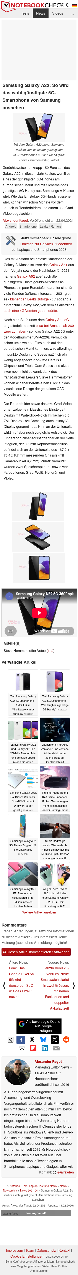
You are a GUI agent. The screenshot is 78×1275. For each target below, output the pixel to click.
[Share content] (11, 1040)
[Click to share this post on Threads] (32, 1040)
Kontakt (64, 1250)
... (73, 13)
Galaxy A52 (26, 276)
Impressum (14, 1250)
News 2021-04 (29, 1190)
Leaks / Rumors (51, 226)
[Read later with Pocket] (22, 1048)
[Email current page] (56, 1048)
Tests (25, 13)
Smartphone (28, 226)
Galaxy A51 (58, 264)
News (40, 13)
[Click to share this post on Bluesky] (43, 1040)
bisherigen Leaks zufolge (29, 299)
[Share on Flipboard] (33, 1048)
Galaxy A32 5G (57, 319)
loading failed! (10, 1213)
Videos (57, 13)
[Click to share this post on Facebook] (20, 1040)
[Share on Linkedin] (45, 1048)
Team (30, 1250)
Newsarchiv (10, 1190)
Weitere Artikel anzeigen (39, 912)
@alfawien (65, 1172)
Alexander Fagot (15, 220)
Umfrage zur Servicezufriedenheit (46, 243)
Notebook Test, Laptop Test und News (33, 1186)
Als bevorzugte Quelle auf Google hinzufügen (43, 1026)
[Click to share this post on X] (55, 1039)
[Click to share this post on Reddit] (66, 1039)
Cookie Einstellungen (27, 1256)
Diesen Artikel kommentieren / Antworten (37, 951)
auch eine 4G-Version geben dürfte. (31, 310)
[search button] (62, 5)
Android (10, 226)
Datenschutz (46, 1250)
